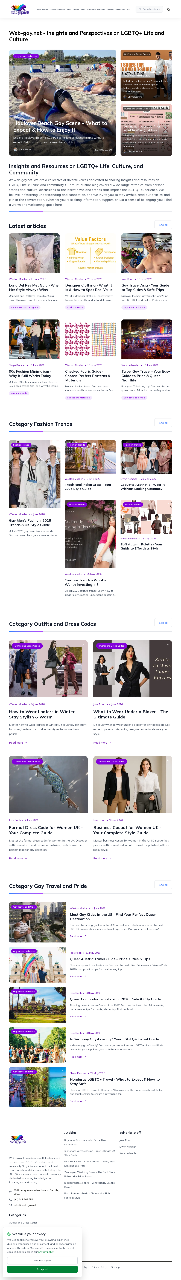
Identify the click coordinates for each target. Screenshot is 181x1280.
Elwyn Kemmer (17, 365)
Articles (70, 1133)
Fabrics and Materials (116, 10)
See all (163, 224)
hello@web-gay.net (25, 1205)
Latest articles (42, 10)
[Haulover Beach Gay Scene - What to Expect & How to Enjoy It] (62, 103)
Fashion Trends (79, 10)
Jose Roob (127, 279)
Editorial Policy (99, 1267)
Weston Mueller (18, 279)
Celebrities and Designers (24, 307)
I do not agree (42, 1260)
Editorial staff (130, 1133)
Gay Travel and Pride (96, 10)
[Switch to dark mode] (169, 9)
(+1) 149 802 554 (23, 1199)
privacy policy (46, 1251)
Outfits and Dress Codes (60, 10)
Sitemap (115, 1267)
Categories (17, 1215)
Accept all (42, 1269)
